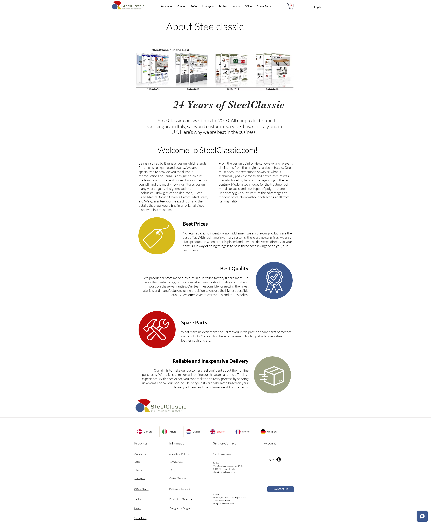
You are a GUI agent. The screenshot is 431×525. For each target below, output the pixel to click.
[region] (156, 235)
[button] (291, 6)
